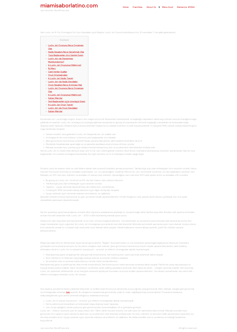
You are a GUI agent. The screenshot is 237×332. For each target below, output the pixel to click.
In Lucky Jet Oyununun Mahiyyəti (64, 65)
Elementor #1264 (186, 7)
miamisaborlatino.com (69, 5)
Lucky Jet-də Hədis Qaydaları (63, 81)
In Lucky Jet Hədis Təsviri (60, 78)
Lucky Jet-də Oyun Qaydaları (62, 108)
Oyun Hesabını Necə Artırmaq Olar (65, 84)
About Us (151, 7)
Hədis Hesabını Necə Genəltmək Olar (66, 51)
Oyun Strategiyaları (57, 75)
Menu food (167, 7)
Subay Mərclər (55, 98)
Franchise (137, 7)
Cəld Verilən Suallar (57, 71)
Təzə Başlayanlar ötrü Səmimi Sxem (65, 55)
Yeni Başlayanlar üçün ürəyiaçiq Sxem (66, 101)
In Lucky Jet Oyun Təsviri (60, 104)
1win (68, 292)
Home (126, 7)
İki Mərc (52, 68)
